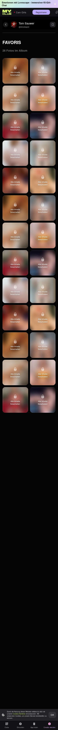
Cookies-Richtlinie (19, 714)
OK (52, 714)
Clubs (7, 727)
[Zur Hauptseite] (6, 12)
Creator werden (49, 727)
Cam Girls (21, 12)
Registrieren (41, 12)
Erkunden (20, 727)
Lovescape (23, 2)
